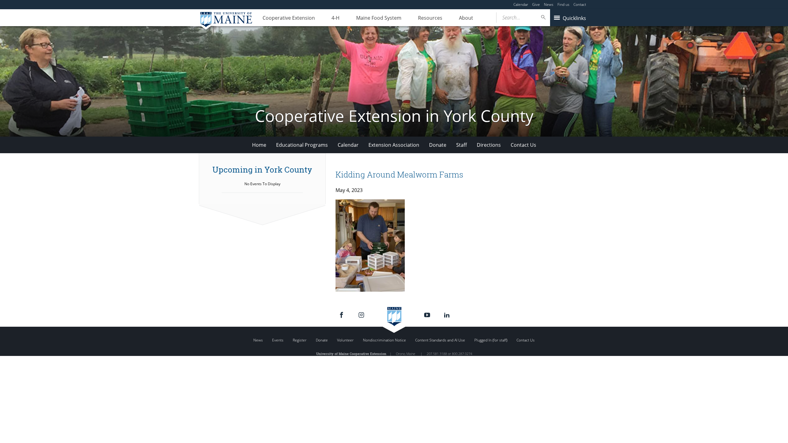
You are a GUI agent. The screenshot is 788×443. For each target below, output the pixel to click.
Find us (563, 4)
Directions (489, 145)
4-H (336, 17)
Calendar (520, 4)
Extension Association (393, 145)
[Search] (543, 17)
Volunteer (345, 340)
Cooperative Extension (289, 17)
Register (300, 340)
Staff (461, 145)
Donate (437, 145)
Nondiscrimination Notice (384, 340)
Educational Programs (302, 145)
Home (259, 145)
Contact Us (523, 145)
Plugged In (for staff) (490, 340)
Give (536, 4)
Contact (579, 4)
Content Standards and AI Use (440, 340)
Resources (430, 17)
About (466, 17)
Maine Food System (378, 17)
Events (277, 340)
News (548, 4)
